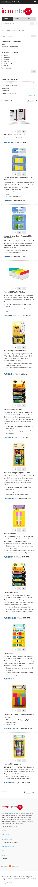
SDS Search (5, 835)
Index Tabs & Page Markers (10, 46)
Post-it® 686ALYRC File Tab (14, 292)
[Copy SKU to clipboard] (15, 142)
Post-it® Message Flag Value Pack (17, 473)
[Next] (37, 100)
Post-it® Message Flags (13, 409)
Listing (8, 30)
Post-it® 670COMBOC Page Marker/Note (19, 714)
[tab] (7, 19)
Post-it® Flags (9, 653)
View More (32, 95)
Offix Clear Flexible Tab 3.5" (14, 135)
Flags (3, 44)
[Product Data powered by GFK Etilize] (10, 866)
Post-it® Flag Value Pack (13, 764)
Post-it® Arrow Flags (11, 592)
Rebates (4, 830)
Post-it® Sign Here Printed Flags (16, 351)
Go (34, 71)
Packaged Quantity (9, 85)
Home (3, 30)
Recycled (5, 91)
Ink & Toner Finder (7, 839)
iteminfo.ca (12, 814)
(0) (18, 2)
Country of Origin (9, 93)
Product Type (7, 83)
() (14, 2)
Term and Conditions (8, 846)
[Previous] (26, 100)
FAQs (3, 851)
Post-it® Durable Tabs (12, 534)
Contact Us (5, 855)
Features (5, 88)
